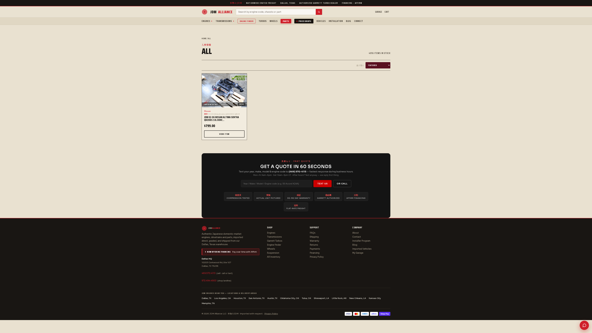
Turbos (263, 21)
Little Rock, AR (339, 298)
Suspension (273, 253)
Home (204, 38)
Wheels (274, 21)
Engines (207, 21)
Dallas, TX (206, 298)
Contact (356, 237)
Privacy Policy (317, 257)
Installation (336, 21)
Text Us (322, 183)
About (355, 233)
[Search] (319, 12)
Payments (315, 249)
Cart (386, 12)
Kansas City (375, 298)
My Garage (357, 253)
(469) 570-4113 (297, 171)
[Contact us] (584, 325)
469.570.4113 (209, 273)
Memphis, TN (208, 303)
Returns (314, 245)
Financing (314, 253)
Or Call (342, 183)
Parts (286, 21)
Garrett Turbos (274, 241)
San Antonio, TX (257, 298)
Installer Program (361, 241)
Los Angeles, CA (222, 298)
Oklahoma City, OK (289, 298)
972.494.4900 (209, 280)
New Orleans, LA (357, 298)
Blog (348, 21)
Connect (358, 21)
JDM (221, 12)
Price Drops (305, 21)
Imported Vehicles (362, 249)
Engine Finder (246, 21)
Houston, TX (240, 298)
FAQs (312, 233)
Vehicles (321, 21)
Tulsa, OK (306, 298)
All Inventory (273, 257)
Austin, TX (272, 298)
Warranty (314, 241)
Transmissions (225, 21)
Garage (378, 12)
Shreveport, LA (321, 298)
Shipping (314, 237)
